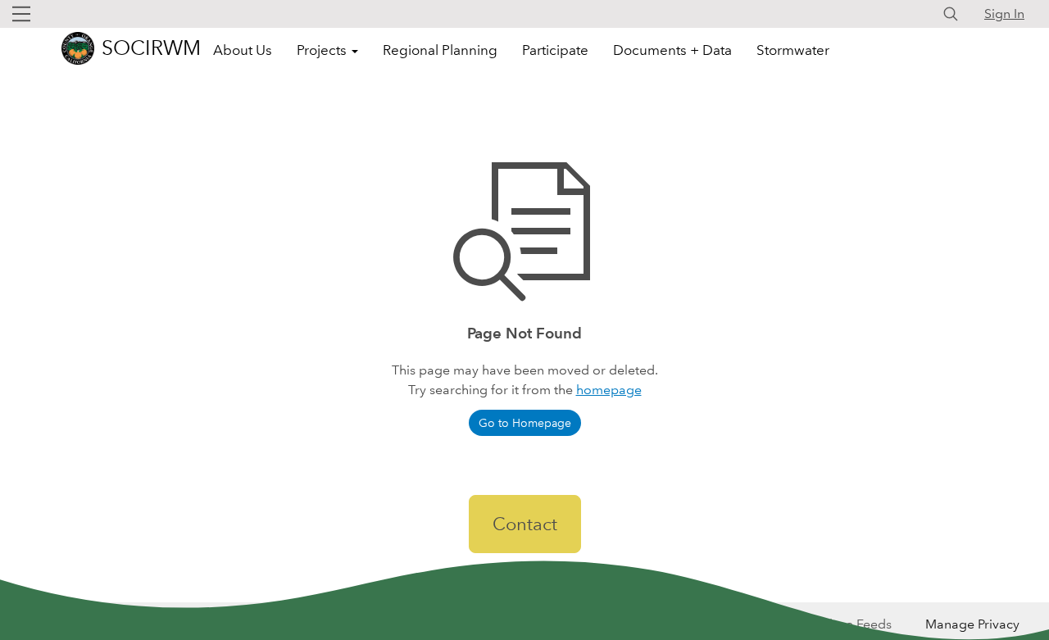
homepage (609, 389)
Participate (555, 50)
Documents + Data (672, 50)
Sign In (1004, 13)
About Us (242, 50)
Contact (525, 524)
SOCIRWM (151, 47)
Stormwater (792, 50)
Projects (323, 50)
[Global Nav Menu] (21, 14)
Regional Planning (440, 50)
